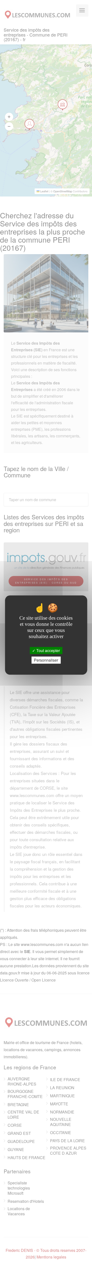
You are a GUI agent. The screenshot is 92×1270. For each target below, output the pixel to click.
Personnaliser (46, 660)
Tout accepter (47, 650)
